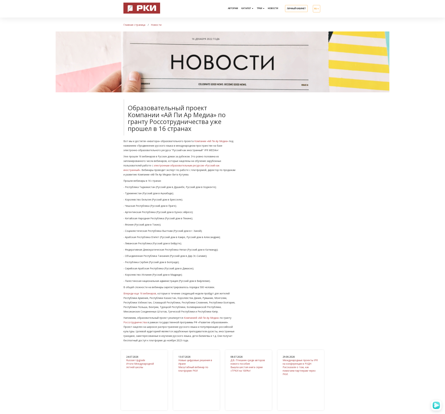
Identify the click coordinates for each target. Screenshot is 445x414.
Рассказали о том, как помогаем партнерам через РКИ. (300, 365)
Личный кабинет (296, 8)
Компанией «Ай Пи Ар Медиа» (201, 317)
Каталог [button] (246, 8)
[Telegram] (138, 376)
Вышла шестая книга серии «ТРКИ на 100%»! (247, 363)
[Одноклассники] (133, 376)
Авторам (233, 8)
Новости (273, 8)
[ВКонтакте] (128, 376)
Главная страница (134, 24)
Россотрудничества (135, 322)
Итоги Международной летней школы (140, 362)
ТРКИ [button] (260, 8)
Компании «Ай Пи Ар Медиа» (211, 141)
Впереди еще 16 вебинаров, (140, 293)
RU (315, 8)
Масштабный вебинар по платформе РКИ (195, 363)
